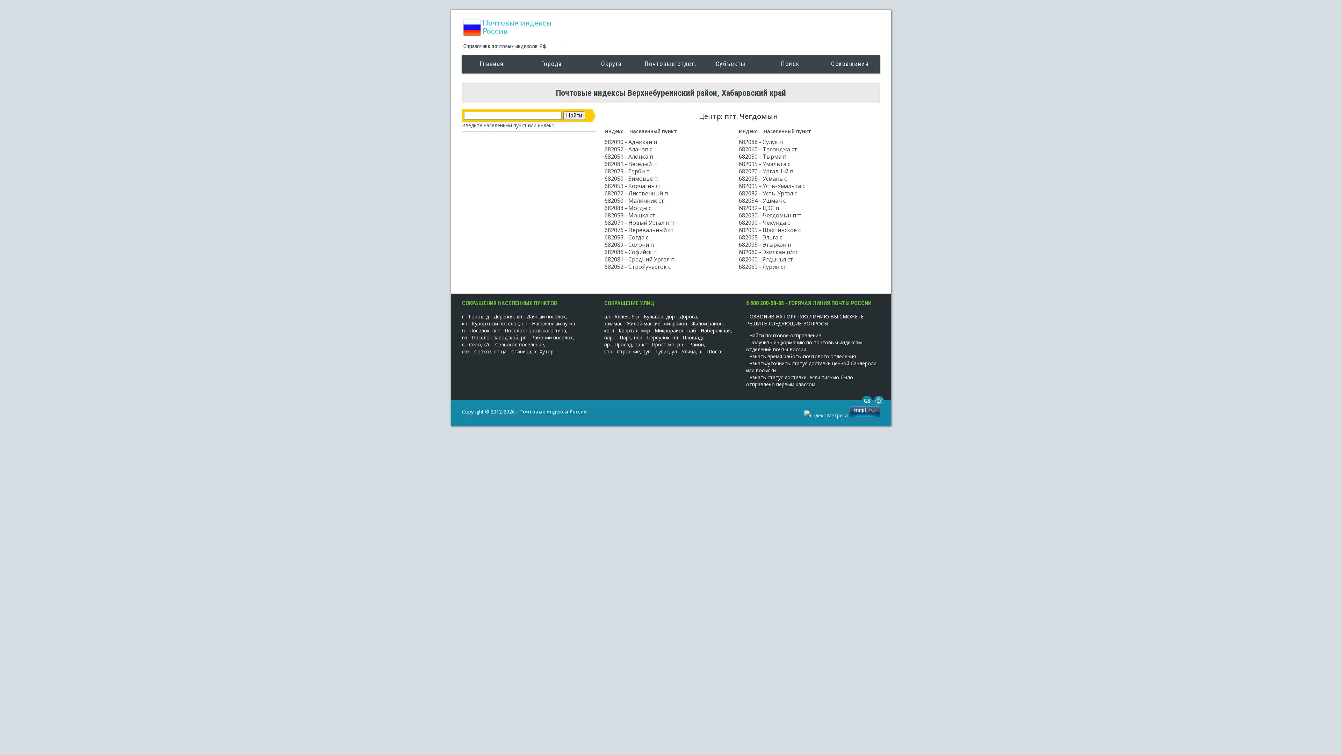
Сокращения (850, 63)
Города (551, 63)
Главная (492, 63)
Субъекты (731, 63)
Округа (611, 63)
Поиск (790, 63)
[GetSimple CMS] (867, 404)
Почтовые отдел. (671, 63)
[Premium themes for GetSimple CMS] (879, 404)
